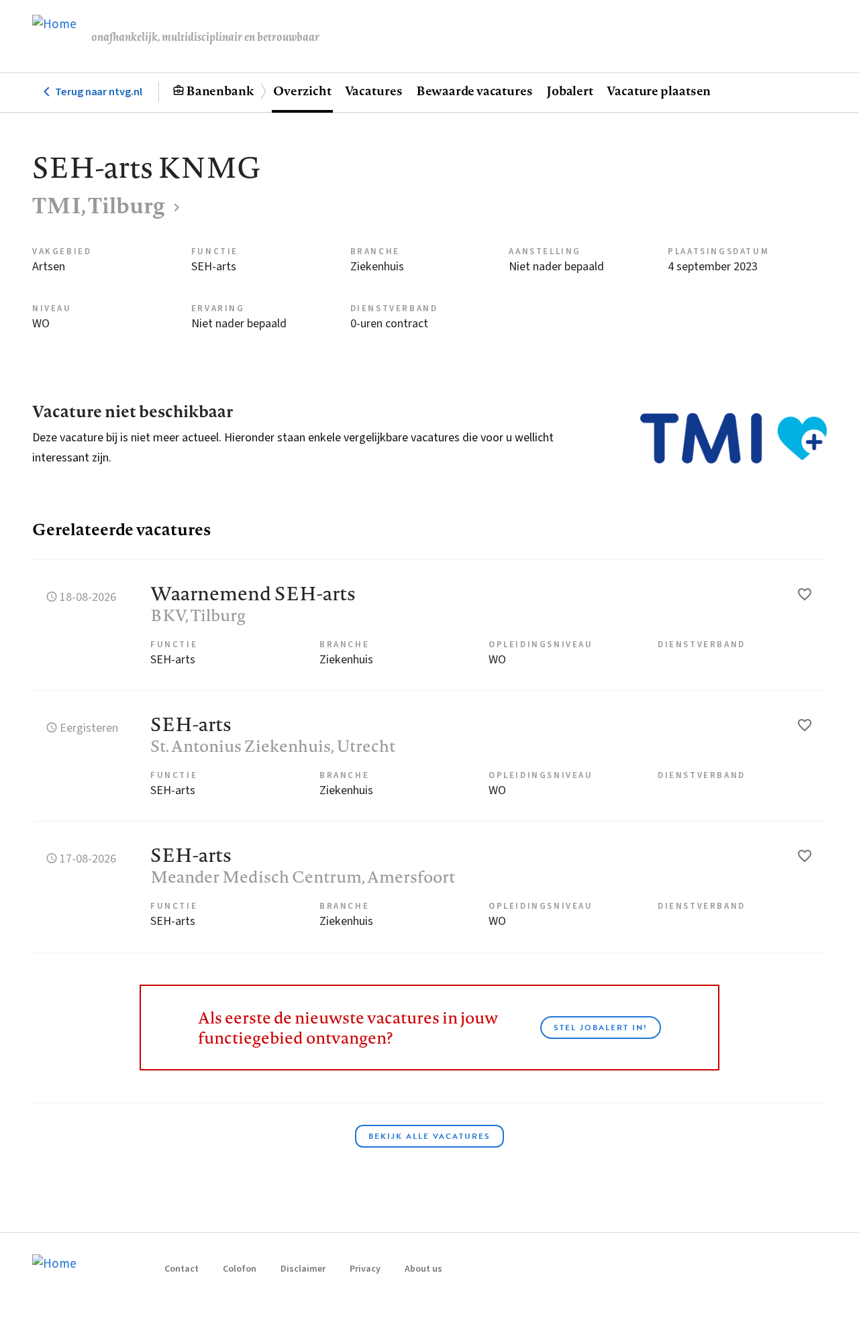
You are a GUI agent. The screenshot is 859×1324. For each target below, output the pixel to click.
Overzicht (302, 90)
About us (423, 1269)
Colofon (239, 1269)
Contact (181, 1269)
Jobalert (569, 90)
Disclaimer (303, 1269)
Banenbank (220, 90)
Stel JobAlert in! (601, 1028)
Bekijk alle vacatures (429, 1136)
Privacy (365, 1269)
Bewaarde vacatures (474, 90)
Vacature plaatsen (659, 90)
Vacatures (374, 90)
